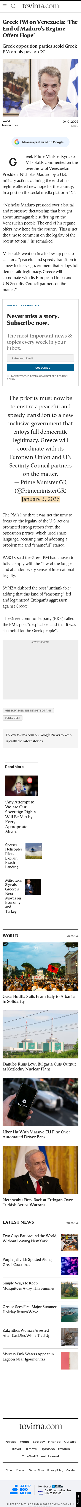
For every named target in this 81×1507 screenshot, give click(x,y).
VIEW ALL (72, 935)
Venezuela (13, 718)
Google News (50, 735)
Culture (70, 1441)
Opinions (47, 1449)
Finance (54, 1441)
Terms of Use (36, 1470)
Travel (16, 1449)
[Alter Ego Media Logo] (20, 1494)
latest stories (33, 741)
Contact (20, 1470)
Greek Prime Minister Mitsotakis (28, 710)
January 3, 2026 (40, 499)
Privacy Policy (55, 1470)
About (9, 1470)
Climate (30, 1449)
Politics (11, 1441)
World (6, 121)
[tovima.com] (40, 6)
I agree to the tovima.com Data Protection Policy (37, 378)
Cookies (71, 1470)
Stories (64, 1449)
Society (39, 1441)
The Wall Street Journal (40, 1456)
